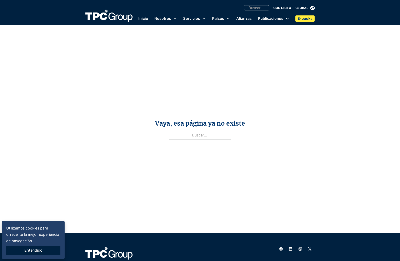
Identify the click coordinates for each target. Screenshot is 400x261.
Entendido (33, 250)
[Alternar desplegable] (312, 8)
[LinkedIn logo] (290, 249)
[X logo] (310, 249)
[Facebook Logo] (281, 249)
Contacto (282, 8)
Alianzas (244, 18)
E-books (305, 18)
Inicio (143, 18)
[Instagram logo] (300, 249)
